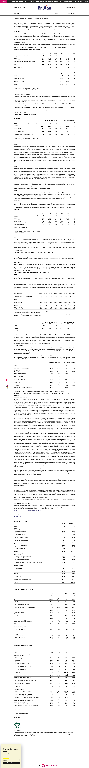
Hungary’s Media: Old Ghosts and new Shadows (75, 1)
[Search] (66, 13)
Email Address (6, 758)
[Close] (20, 745)
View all (86, 1)
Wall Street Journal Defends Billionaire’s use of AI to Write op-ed (45, 1)
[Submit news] (7, 380)
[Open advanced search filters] (69, 13)
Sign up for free (11, 762)
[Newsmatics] (7, 388)
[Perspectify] (7, 382)
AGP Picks (3, 1)
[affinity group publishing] (7, 385)
